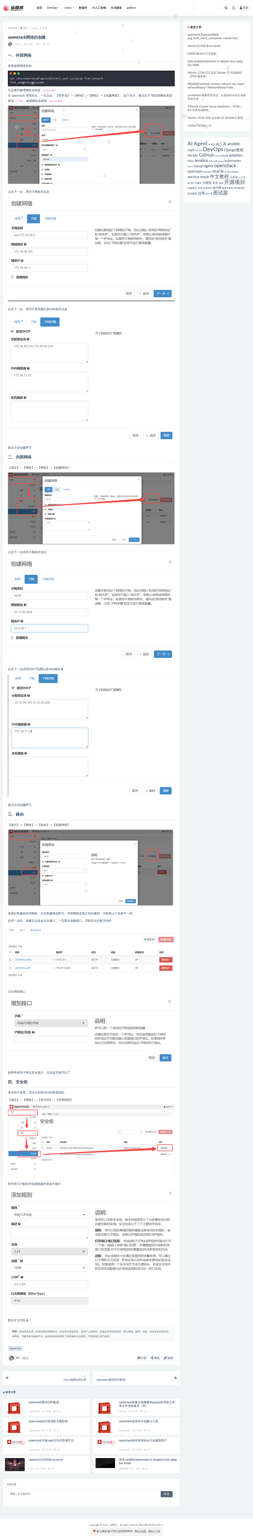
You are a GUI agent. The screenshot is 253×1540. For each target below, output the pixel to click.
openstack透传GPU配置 (44, 1402)
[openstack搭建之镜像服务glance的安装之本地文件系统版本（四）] (105, 1411)
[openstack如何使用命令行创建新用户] (105, 1442)
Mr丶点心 (22, 1358)
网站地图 (140, 1531)
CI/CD (198, 150)
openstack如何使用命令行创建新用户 (143, 1440)
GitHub (206, 155)
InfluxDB (224, 156)
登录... (13, 1494)
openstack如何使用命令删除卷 (48, 1421)
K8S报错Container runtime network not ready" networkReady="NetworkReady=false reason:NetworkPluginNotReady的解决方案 (216, 88)
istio (191, 160)
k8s (211, 161)
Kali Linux (218, 161)
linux (190, 166)
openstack (15, 1348)
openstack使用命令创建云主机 (138, 1421)
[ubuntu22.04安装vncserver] (15, 1464)
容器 (221, 183)
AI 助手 (211, 144)
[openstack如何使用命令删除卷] (15, 1430)
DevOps (213, 149)
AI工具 (221, 144)
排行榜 (216, 187)
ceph (191, 150)
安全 (215, 183)
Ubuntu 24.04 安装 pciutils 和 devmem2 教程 (215, 118)
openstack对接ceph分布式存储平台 (51, 1440)
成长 (200, 188)
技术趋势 (207, 188)
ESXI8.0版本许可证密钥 (202, 53)
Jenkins (201, 161)
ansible (233, 144)
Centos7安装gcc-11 (199, 125)
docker (193, 155)
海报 (156, 1358)
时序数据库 (239, 188)
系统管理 (123, 1469)
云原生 (234, 177)
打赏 (143, 1358)
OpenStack (34, 1411)
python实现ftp (232, 172)
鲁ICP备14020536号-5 (151, 1525)
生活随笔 (116, 8)
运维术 (113, 1525)
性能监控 (192, 188)
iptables (236, 155)
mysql (198, 166)
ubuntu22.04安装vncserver (46, 1459)
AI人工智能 (99, 8)
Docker (122, 1411)
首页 (39, 8)
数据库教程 (227, 188)
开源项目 (234, 182)
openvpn (195, 171)
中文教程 (219, 176)
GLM (217, 156)
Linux (35, 28)
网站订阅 (154, 1531)
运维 (201, 193)
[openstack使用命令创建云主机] (105, 1430)
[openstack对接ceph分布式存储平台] (15, 1442)
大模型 (207, 182)
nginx (208, 166)
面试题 (220, 192)
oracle (218, 171)
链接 (170, 1358)
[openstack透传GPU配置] (15, 1411)
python (131, 8)
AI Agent (198, 143)
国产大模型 (196, 183)
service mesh (198, 177)
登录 (245, 8)
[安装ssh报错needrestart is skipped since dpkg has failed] (105, 1463)
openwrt (207, 172)
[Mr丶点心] (10, 44)
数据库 (83, 8)
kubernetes (233, 160)
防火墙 (209, 194)
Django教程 (234, 150)
